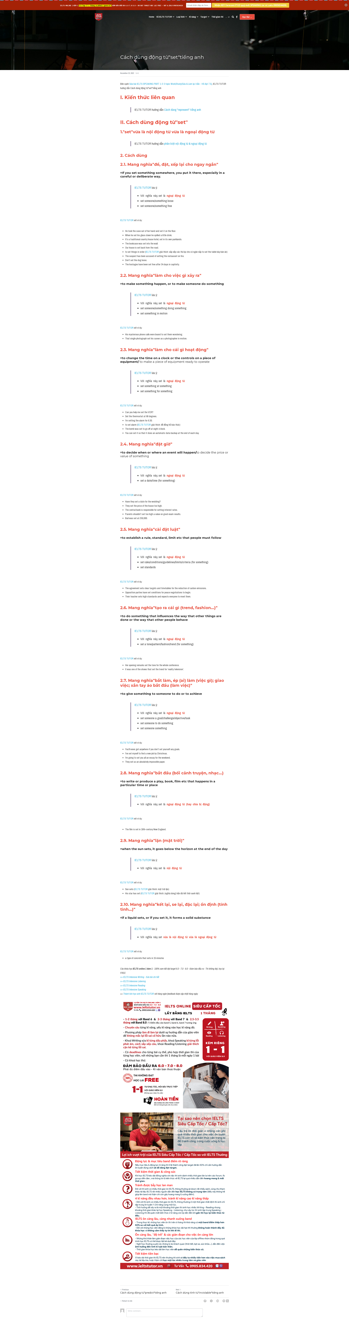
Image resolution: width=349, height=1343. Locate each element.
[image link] (98, 17)
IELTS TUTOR (142, 188)
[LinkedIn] (217, 1301)
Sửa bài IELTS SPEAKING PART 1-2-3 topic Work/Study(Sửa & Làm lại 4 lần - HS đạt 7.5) (170, 84)
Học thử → (247, 16)
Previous (125, 1289)
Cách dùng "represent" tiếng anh (182, 110)
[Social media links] (236, 17)
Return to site (127, 1301)
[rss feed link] (227, 1301)
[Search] (233, 17)
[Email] (223, 1301)
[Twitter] (211, 1301)
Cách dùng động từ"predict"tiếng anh (143, 1292)
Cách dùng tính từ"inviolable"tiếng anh (200, 1292)
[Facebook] (205, 1301)
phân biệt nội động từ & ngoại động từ (185, 144)
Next (177, 1289)
